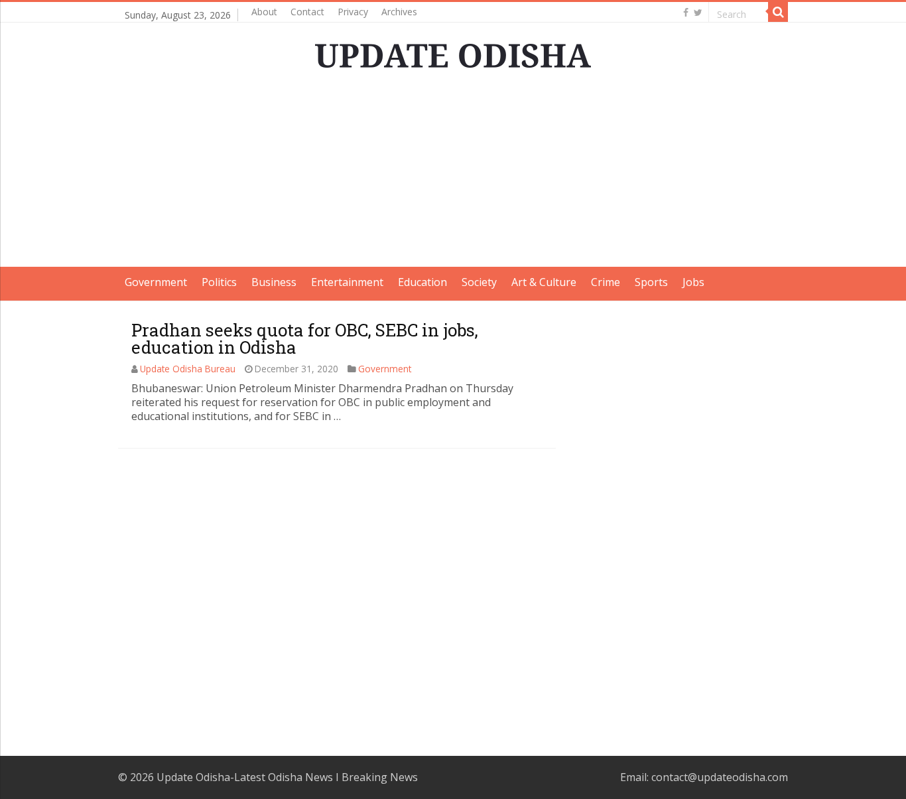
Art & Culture (543, 282)
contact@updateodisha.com (719, 777)
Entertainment (347, 282)
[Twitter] (698, 13)
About (264, 11)
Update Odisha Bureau (187, 368)
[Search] (778, 12)
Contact (307, 11)
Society (479, 282)
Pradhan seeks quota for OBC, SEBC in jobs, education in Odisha (304, 338)
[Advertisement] (453, 174)
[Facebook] (686, 13)
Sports (651, 282)
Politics (219, 282)
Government (156, 282)
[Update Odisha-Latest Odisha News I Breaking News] (453, 52)
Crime (605, 282)
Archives (399, 11)
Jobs (693, 282)
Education (422, 282)
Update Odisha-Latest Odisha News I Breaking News (287, 777)
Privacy (353, 11)
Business (273, 282)
